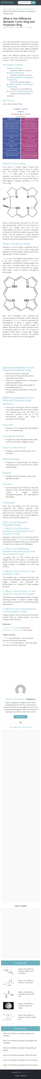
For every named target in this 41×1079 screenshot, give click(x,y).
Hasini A (20, 27)
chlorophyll (17, 320)
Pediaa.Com (26, 1072)
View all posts (20, 717)
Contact (17, 1076)
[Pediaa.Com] (7, 2)
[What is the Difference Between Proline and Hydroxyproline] (10, 982)
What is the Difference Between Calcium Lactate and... (27, 1017)
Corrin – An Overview (12, 628)
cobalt (34, 181)
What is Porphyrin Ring (16, 73)
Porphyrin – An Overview (13, 630)
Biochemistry (28, 9)
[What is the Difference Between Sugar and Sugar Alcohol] (10, 1005)
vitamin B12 (7, 174)
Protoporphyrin (21, 539)
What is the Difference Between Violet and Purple (20, 1055)
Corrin (7, 638)
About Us (23, 1076)
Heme (5, 258)
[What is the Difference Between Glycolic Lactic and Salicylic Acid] (10, 994)
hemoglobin (34, 261)
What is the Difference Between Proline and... (26, 981)
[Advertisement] (20, 35)
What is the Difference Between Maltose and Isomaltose (26, 971)
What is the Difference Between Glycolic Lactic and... (26, 994)
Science (11, 9)
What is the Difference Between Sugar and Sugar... (26, 1006)
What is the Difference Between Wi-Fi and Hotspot (20, 1060)
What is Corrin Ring (15, 68)
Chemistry (19, 9)
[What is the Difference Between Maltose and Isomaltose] (10, 971)
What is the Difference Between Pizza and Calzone (20, 1065)
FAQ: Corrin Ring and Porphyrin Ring (20, 91)
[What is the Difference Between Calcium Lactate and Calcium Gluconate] (10, 1017)
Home (5, 9)
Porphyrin (8, 643)
